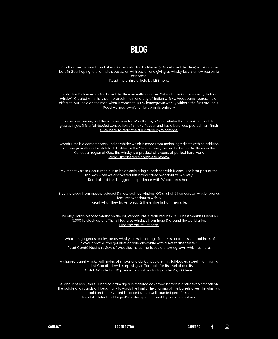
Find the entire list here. (139, 225)
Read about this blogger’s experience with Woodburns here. (139, 179)
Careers (194, 326)
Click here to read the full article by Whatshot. (139, 130)
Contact (54, 326)
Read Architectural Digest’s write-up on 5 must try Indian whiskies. (139, 297)
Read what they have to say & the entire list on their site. (139, 202)
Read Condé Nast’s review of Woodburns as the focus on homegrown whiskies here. (139, 247)
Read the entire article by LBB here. (139, 80)
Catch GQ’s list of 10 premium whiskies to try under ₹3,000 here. (139, 270)
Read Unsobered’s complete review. (139, 157)
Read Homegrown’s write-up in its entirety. (139, 107)
